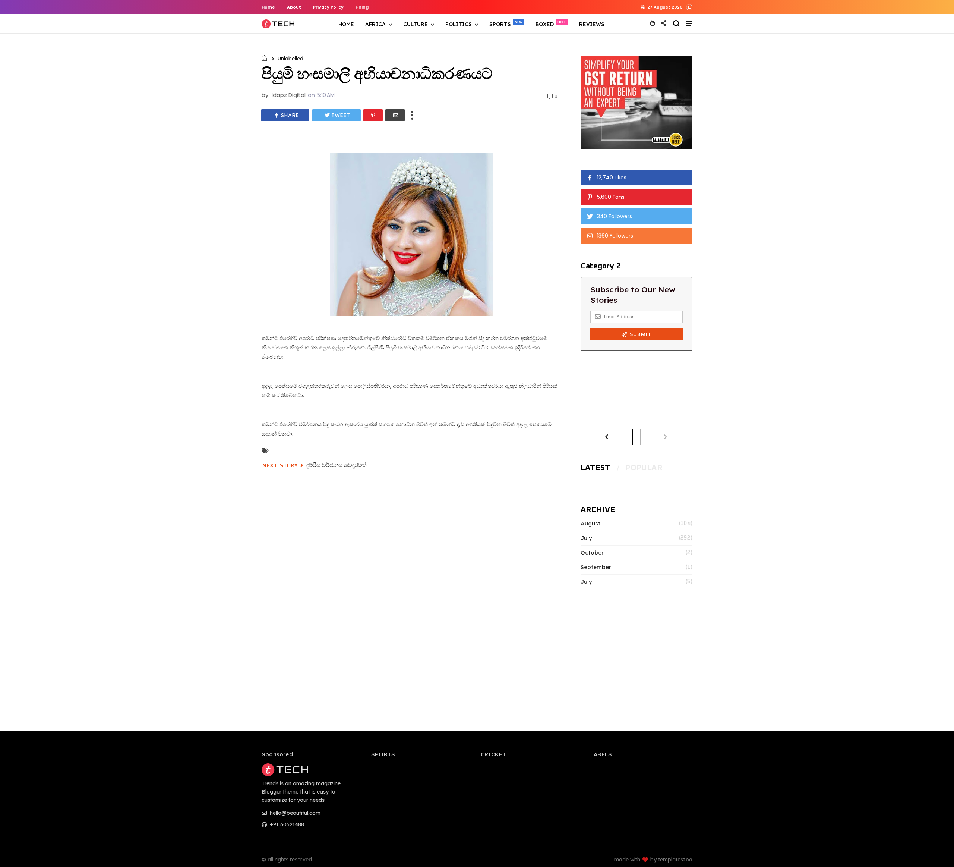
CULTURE (415, 24)
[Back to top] (935, 849)
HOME (346, 24)
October (592, 552)
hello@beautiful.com (294, 813)
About (294, 7)
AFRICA (375, 24)
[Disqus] (412, 581)
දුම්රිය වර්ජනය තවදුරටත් (336, 464)
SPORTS (500, 24)
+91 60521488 (286, 824)
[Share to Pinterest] (373, 115)
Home (268, 7)
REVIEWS (591, 24)
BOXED (545, 24)
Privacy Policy (328, 7)
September (596, 567)
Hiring (362, 7)
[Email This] (395, 115)
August (590, 523)
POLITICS (458, 24)
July (586, 538)
